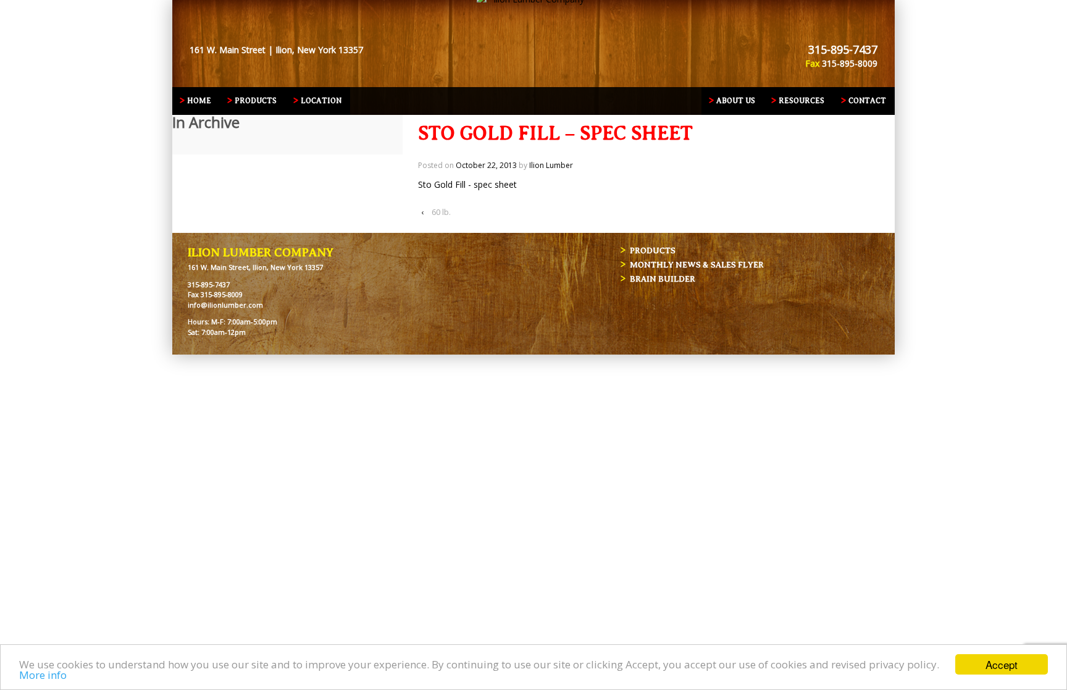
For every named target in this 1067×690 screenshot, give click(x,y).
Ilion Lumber (551, 165)
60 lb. (441, 211)
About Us (735, 100)
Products (256, 100)
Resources (801, 100)
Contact (867, 100)
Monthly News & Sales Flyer (697, 264)
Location (321, 100)
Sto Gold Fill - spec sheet (467, 184)
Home (199, 100)
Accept (1001, 664)
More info (43, 675)
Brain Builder (662, 279)
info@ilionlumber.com (225, 304)
